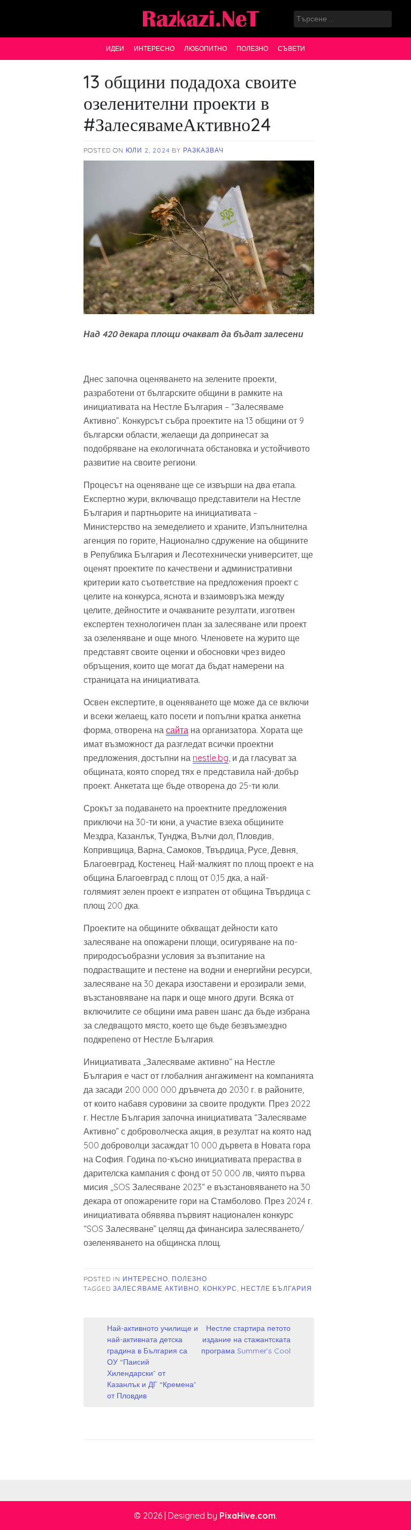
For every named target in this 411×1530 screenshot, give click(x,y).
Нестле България (276, 1288)
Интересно (154, 48)
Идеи (115, 48)
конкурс (220, 1288)
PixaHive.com (247, 1515)
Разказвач (203, 150)
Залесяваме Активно (156, 1288)
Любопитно (205, 48)
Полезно (252, 48)
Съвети (291, 48)
